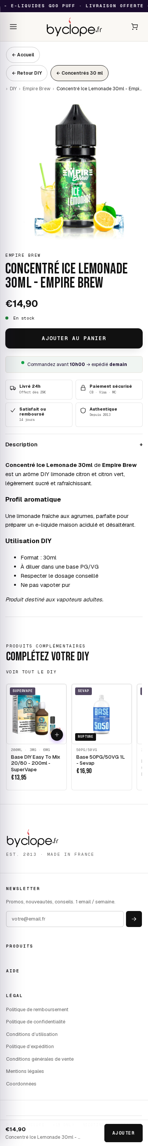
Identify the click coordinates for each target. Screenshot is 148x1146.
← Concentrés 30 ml (79, 73)
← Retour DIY (27, 73)
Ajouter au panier (74, 338)
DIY (13, 89)
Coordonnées (21, 1083)
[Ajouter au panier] (57, 735)
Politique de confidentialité (35, 1021)
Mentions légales (25, 1071)
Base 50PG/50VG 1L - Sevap (100, 760)
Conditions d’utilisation (32, 1034)
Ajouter (123, 1133)
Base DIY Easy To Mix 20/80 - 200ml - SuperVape (35, 763)
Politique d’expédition (30, 1046)
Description (74, 444)
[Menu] (13, 26)
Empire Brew (36, 89)
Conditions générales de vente (40, 1059)
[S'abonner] (134, 919)
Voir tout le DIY (31, 671)
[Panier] (135, 26)
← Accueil (23, 55)
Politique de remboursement (37, 1009)
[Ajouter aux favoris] (42, 735)
